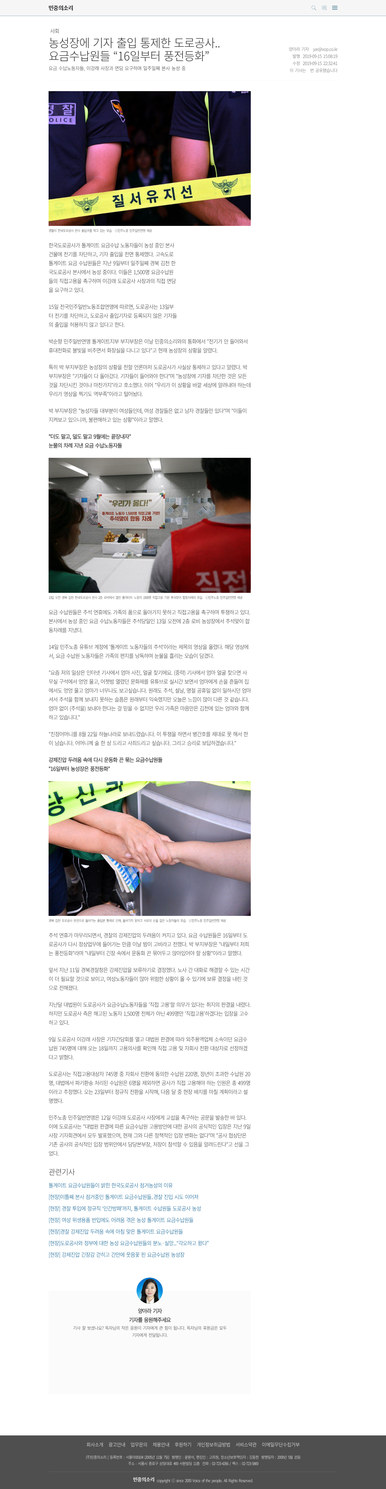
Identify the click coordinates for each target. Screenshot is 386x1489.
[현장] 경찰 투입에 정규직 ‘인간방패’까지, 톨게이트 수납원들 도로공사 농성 (125, 1208)
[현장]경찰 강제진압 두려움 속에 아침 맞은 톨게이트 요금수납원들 (116, 1231)
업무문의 (139, 1444)
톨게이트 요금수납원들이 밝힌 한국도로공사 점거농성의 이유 (111, 1185)
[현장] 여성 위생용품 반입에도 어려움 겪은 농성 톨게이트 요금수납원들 (121, 1220)
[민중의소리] (61, 8)
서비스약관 (246, 1444)
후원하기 (183, 1444)
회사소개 (94, 1444)
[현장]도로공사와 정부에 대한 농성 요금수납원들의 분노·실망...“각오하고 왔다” (128, 1243)
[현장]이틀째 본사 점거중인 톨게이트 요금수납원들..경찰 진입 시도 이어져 (123, 1197)
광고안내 (116, 1444)
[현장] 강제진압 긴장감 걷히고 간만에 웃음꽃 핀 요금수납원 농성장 (116, 1254)
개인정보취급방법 (213, 1444)
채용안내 (161, 1444)
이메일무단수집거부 (281, 1444)
